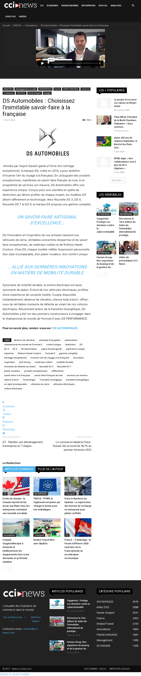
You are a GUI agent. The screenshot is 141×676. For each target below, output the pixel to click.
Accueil (6, 25)
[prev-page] (5, 569)
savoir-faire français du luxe (48, 375)
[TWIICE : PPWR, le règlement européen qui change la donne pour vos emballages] (46, 486)
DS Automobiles (29, 348)
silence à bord (11, 379)
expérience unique (75, 348)
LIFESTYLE (10, 16)
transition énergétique (77, 379)
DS (81, 344)
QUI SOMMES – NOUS (95, 668)
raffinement (57, 370)
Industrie (85, 89)
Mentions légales (36, 619)
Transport (70, 494)
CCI (42, 5)
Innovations (31, 25)
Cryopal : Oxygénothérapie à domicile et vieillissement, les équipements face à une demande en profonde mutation (16, 550)
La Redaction (11, 463)
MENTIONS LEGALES (119, 668)
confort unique (53, 344)
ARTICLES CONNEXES (19, 469)
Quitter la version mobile (14, 674)
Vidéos (22, 16)
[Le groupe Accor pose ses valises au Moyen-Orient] (104, 103)
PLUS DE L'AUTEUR (50, 469)
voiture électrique (13, 388)
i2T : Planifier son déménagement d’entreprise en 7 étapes (23, 444)
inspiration (9, 362)
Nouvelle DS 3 (46, 366)
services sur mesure (77, 375)
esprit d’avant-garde (51, 348)
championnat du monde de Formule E (23, 344)
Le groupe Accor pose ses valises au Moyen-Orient (125, 102)
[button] (133, 5)
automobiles (71, 340)
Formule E (50, 353)
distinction (70, 344)
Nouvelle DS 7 (64, 366)
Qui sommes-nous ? (12, 619)
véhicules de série (40, 384)
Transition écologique (50, 379)
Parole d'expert (34, 93)
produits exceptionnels (35, 370)
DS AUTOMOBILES (65, 328)
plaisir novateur (12, 370)
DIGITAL (103, 5)
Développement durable (26, 89)
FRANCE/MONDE (69, 5)
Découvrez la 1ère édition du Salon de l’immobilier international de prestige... (77, 625)
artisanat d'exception (50, 340)
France (57, 89)
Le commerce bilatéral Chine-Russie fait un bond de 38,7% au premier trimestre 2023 (72, 445)
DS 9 (15, 348)
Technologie (29, 379)
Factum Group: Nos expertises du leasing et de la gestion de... (78, 645)
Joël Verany (25, 362)
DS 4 (6, 348)
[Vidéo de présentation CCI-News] (129, 247)
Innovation (78, 357)
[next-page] (10, 569)
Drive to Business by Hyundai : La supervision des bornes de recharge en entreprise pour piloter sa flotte (77, 506)
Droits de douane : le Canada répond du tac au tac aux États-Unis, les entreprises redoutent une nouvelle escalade (16, 506)
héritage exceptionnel (15, 357)
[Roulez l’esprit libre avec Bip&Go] (46, 527)
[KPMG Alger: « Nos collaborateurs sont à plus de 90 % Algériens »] (104, 162)
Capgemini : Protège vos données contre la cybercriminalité (105, 225)
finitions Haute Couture (29, 353)
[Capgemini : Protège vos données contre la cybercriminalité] (106, 209)
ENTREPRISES (88, 5)
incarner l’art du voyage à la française (50, 357)
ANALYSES (116, 5)
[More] (47, 433)
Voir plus (116, 180)
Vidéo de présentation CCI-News (128, 260)
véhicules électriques (64, 384)
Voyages (47, 93)
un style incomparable (15, 384)
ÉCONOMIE (52, 5)
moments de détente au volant (19, 366)
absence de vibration (24, 340)
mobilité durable (65, 362)
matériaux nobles (44, 362)
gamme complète (68, 353)
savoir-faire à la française (17, 375)
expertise (9, 353)
